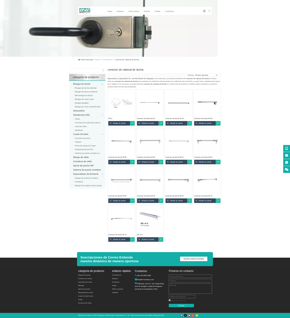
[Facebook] (181, 315)
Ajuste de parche (84, 289)
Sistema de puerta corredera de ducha (90, 153)
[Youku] (193, 315)
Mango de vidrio (81, 157)
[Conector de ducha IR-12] (150, 103)
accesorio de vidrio (85, 303)
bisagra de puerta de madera (86, 178)
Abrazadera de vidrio (85, 292)
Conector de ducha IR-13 (203, 196)
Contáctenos (169, 11)
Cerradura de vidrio (82, 161)
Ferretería (79, 182)
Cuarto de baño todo (85, 296)
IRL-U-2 (140, 235)
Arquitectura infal (81, 115)
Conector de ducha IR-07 (175, 157)
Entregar (181, 305)
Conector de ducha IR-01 (175, 196)
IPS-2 (110, 118)
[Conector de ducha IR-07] (179, 141)
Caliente (157, 11)
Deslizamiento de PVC (84, 149)
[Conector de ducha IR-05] (150, 141)
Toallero (78, 142)
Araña (77, 119)
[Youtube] (189, 315)
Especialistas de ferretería (85, 174)
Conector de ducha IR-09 (203, 118)
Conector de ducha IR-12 (146, 118)
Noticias (147, 11)
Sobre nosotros (134, 11)
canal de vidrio (81, 126)
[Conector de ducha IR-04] (207, 141)
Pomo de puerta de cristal (85, 146)
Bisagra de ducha (81, 84)
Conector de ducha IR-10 (175, 118)
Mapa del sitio (159, 315)
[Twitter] (185, 315)
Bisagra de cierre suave (84, 99)
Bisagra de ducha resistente (86, 92)
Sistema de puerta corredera (87, 170)
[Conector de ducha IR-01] (179, 180)
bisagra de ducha (84, 275)
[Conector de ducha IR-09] (207, 103)
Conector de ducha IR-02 (146, 196)
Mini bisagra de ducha (84, 95)
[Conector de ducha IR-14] (121, 219)
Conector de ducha (82, 138)
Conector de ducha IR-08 (117, 157)
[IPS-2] (121, 103)
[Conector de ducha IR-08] (121, 141)
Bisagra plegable (82, 103)
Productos (120, 11)
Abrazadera (79, 110)
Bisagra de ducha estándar (86, 88)
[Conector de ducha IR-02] (150, 180)
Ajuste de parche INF (83, 165)
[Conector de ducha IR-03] (121, 180)
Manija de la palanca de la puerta (88, 186)
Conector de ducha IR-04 (203, 157)
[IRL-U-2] (150, 219)
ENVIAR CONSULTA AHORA (194, 259)
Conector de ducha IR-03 (117, 196)
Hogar (110, 11)
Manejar (81, 285)
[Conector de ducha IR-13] (207, 180)
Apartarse (79, 130)
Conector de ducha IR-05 (146, 157)
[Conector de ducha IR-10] (179, 103)
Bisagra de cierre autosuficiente (87, 107)
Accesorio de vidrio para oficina (87, 123)
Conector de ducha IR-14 (117, 235)
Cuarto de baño (80, 134)
